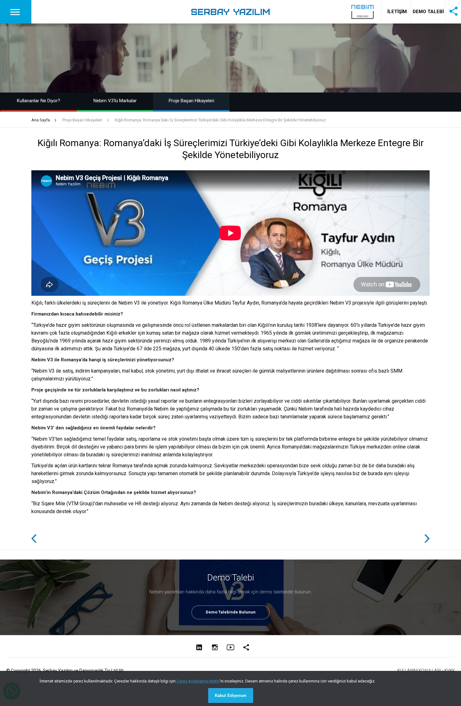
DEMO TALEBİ (428, 11)
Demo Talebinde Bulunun (231, 612)
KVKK (449, 670)
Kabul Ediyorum (230, 695)
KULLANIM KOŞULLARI (419, 670)
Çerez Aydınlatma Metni (198, 681)
